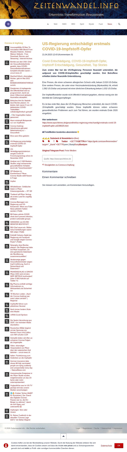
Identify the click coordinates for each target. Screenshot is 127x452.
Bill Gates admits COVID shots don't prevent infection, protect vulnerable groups (21, 216)
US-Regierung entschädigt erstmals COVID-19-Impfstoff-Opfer (20, 143)
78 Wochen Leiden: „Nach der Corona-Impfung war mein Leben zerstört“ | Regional (20, 297)
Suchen (119, 24)
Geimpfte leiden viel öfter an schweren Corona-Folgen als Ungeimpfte (21, 340)
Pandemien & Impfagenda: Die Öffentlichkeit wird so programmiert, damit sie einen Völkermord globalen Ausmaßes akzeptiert (20, 92)
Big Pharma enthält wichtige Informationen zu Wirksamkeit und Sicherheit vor (21, 287)
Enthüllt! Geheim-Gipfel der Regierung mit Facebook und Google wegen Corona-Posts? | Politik (21, 238)
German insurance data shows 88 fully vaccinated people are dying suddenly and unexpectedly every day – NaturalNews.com (21, 365)
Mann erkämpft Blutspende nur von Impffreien (21, 121)
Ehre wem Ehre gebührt (19, 136)
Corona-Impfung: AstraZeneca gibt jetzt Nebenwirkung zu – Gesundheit (18, 129)
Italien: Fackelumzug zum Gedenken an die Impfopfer (21, 357)
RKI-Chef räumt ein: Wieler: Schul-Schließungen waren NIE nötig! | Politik (21, 229)
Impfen (13, 181)
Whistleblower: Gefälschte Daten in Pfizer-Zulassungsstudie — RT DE (21, 189)
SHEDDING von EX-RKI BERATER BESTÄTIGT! (19, 223)
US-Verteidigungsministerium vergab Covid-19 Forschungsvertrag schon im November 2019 (21, 153)
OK (118, 446)
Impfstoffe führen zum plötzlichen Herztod (19, 305)
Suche (96, 428)
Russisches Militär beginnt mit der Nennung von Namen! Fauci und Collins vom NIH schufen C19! (20, 331)
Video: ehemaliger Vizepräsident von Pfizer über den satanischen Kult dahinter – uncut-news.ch (20, 349)
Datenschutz (106, 446)
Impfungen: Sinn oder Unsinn (18, 411)
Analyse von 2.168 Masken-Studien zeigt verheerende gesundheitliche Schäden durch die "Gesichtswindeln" (21, 164)
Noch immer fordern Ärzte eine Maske (20, 310)
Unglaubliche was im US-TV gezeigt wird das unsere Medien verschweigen (21, 387)
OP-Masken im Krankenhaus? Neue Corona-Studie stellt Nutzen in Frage (21, 174)
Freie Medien (70, 151)
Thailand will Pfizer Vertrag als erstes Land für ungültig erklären (21, 196)
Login (78, 428)
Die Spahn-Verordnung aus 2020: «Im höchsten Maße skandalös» (21, 322)
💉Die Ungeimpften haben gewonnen (20, 116)
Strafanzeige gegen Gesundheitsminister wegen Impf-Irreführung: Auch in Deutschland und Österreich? (21, 264)
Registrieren (87, 428)
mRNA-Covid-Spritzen (19, 315)
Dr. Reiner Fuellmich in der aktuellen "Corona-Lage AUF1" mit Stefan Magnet (20, 417)
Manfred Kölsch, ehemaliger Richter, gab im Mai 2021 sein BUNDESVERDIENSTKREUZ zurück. (21, 80)
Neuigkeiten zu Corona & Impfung (59, 165)
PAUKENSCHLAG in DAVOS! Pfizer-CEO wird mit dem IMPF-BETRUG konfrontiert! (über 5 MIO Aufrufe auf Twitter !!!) (21, 276)
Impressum (117, 428)
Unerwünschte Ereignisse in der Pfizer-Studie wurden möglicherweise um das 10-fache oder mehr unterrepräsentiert (21, 377)
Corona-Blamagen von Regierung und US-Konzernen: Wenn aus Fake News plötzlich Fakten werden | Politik (21, 206)
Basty (80, 144)
